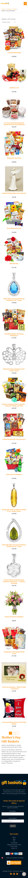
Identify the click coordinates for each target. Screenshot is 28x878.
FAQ (14, 841)
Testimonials (14, 842)
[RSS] (14, 874)
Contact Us (14, 848)
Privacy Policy (14, 846)
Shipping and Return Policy (14, 844)
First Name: (13, 811)
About (14, 837)
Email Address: (13, 818)
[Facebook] (11, 874)
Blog (14, 839)
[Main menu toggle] (25, 3)
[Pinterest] (17, 874)
